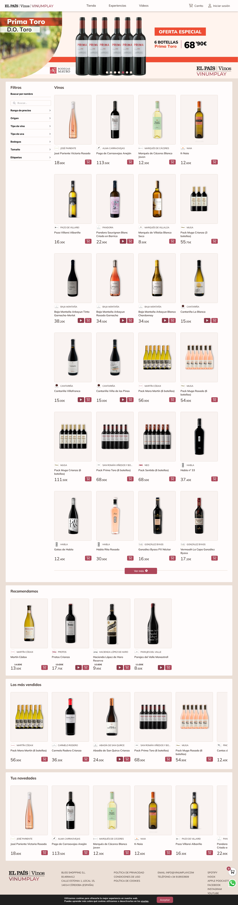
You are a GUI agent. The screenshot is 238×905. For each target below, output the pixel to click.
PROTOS (62, 652)
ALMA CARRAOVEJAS (113, 148)
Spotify (212, 872)
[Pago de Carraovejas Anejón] (115, 120)
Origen (15, 118)
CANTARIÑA (193, 306)
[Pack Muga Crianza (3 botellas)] (199, 199)
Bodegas (16, 141)
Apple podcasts (218, 880)
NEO (147, 465)
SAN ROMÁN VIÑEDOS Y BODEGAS (118, 465)
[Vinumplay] (29, 5)
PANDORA (107, 227)
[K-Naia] (199, 120)
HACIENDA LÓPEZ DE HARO (113, 652)
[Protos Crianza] (70, 623)
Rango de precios (21, 110)
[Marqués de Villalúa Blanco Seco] (157, 199)
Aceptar (165, 899)
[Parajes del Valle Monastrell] (153, 623)
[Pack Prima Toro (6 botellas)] (115, 436)
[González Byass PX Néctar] (157, 516)
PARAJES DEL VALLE (151, 652)
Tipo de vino (18, 126)
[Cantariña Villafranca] (72, 357)
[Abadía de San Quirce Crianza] (111, 717)
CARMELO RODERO (68, 745)
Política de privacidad (129, 872)
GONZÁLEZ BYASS (154, 544)
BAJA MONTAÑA (68, 306)
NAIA (189, 148)
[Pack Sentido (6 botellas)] (157, 436)
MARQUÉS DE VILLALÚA (157, 227)
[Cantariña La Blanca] (199, 278)
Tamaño (15, 149)
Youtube (213, 893)
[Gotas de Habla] (72, 516)
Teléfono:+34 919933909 (173, 876)
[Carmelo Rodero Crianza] (70, 717)
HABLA (190, 465)
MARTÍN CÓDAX (153, 386)
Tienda (91, 5)
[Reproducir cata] (123, 241)
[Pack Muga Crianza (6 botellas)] (72, 436)
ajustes (144, 901)
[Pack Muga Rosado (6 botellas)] (199, 357)
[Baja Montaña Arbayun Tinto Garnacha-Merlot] (72, 278)
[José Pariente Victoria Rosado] (72, 120)
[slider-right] (230, 45)
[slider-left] (8, 45)
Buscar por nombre (22, 94)
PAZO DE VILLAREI (69, 227)
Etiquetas (16, 157)
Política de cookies (127, 880)
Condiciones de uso (127, 876)
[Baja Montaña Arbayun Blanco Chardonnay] (157, 278)
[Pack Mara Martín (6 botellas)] (157, 357)
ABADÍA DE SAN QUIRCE (112, 745)
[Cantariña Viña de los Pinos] (115, 357)
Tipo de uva (17, 134)
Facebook (214, 885)
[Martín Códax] (29, 623)
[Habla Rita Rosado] (115, 516)
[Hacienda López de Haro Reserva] (111, 623)
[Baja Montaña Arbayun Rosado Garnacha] (115, 278)
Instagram (215, 889)
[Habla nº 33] (199, 436)
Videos (143, 5)
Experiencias (117, 5)
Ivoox (211, 876)
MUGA (190, 227)
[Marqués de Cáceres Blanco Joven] (157, 120)
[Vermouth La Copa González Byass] (199, 516)
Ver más (139, 571)
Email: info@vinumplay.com (176, 872)
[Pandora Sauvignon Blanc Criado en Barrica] (115, 199)
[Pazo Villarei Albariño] (72, 199)
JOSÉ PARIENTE (68, 148)
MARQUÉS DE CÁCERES (157, 148)
